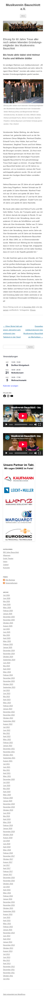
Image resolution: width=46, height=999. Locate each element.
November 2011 (9, 973)
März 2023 (7, 703)
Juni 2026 (6, 598)
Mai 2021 (6, 770)
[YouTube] (11, 397)
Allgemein (6, 555)
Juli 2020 (6, 782)
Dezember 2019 (9, 804)
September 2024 (9, 660)
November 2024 (9, 654)
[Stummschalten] (35, 424)
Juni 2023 (6, 693)
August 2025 (7, 626)
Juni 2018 (6, 844)
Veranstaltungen (11, 583)
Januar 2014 (7, 942)
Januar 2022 (7, 746)
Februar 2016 (8, 896)
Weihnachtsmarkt (18, 380)
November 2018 (9, 832)
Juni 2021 (6, 767)
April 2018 (6, 847)
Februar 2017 (8, 871)
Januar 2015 (7, 930)
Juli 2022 (6, 727)
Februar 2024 (8, 675)
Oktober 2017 (8, 859)
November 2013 (9, 945)
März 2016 (7, 893)
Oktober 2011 (8, 976)
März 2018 (7, 850)
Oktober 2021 (8, 755)
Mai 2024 (6, 666)
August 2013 (7, 951)
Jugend (5, 565)
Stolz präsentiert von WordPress (14, 994)
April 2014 (6, 939)
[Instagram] (8, 397)
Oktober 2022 (8, 718)
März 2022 (7, 739)
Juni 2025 (6, 632)
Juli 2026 (6, 595)
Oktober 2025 (8, 623)
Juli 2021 (6, 764)
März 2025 (7, 641)
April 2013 (6, 963)
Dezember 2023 (9, 678)
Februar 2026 (8, 611)
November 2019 (9, 807)
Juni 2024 (6, 663)
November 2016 (9, 881)
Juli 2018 (6, 841)
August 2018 (7, 838)
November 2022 (9, 715)
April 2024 (6, 669)
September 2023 (9, 687)
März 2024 (7, 672)
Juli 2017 (6, 865)
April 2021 (6, 773)
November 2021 (9, 752)
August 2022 (7, 724)
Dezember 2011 (9, 970)
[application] (23, 416)
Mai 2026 (6, 601)
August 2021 (7, 761)
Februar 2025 (8, 644)
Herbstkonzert (17, 372)
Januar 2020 (7, 801)
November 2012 (9, 967)
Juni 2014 (6, 936)
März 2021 (7, 776)
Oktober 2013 (8, 948)
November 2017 (9, 856)
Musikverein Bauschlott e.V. (23, 7)
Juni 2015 (6, 917)
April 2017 (6, 868)
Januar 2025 (7, 647)
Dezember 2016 (9, 878)
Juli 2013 (6, 954)
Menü (23, 16)
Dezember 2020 (9, 779)
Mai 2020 (6, 789)
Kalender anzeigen (10, 385)
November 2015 (9, 905)
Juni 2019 (6, 813)
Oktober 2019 (8, 810)
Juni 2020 (6, 786)
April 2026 (6, 604)
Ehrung (32, 310)
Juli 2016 (6, 887)
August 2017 (7, 862)
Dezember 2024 (9, 651)
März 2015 (7, 924)
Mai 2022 (6, 733)
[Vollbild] (39, 424)
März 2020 (7, 795)
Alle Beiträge (10, 580)
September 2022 (9, 721)
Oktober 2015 (8, 908)
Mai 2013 (6, 960)
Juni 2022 (6, 730)
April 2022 (6, 736)
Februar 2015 (8, 927)
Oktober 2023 (8, 684)
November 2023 (9, 681)
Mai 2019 (6, 816)
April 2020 (6, 792)
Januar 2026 (7, 614)
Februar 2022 (8, 743)
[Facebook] (4, 397)
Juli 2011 (6, 979)
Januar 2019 (7, 828)
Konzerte (6, 568)
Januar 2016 (7, 899)
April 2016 (6, 890)
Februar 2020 (8, 798)
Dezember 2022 (9, 712)
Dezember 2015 (9, 902)
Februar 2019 (8, 825)
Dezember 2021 (9, 749)
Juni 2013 (6, 957)
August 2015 (7, 914)
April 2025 (6, 638)
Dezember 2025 (9, 617)
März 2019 (7, 822)
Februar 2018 (8, 853)
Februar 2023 (8, 706)
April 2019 (6, 819)
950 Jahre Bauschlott (11, 552)
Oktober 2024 (8, 657)
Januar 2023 (7, 709)
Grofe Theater (8, 558)
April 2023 (6, 700)
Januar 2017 (7, 874)
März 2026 (7, 608)
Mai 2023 (6, 697)
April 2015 (6, 921)
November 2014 (9, 933)
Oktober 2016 (8, 884)
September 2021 (9, 758)
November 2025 (9, 620)
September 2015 (9, 911)
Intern (5, 562)
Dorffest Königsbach (20, 365)
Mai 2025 (6, 635)
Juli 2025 (6, 629)
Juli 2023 (6, 690)
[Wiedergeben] (6, 424)
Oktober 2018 (8, 835)
